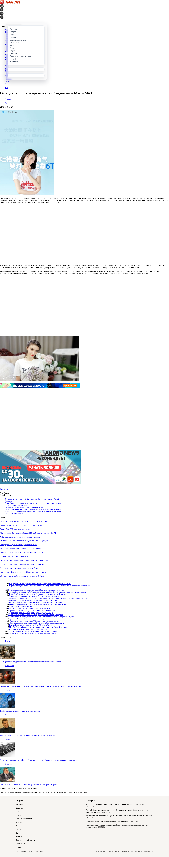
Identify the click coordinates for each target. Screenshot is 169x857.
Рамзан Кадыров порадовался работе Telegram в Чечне (30, 625)
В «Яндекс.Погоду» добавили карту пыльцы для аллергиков (32, 633)
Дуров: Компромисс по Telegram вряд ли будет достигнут (30, 613)
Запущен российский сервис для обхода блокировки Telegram (32, 631)
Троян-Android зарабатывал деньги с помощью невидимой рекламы (35, 619)
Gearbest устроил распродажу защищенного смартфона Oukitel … (25, 560)
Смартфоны (20, 844)
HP (6, 86)
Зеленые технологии (24, 819)
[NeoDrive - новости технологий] (10, 4)
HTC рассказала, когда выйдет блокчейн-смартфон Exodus (23, 564)
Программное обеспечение (26, 840)
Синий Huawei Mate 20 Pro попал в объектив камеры (21, 525)
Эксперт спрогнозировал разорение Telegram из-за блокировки (34, 596)
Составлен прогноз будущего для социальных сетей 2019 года (33, 600)
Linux (7, 81)
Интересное (9, 666)
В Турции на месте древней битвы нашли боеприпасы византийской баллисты (40, 584)
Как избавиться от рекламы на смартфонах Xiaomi (19, 568)
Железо (7, 641)
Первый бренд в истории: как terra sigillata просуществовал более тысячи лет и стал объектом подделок (49, 586)
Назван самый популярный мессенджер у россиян (29, 629)
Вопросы (19, 808)
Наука (7, 103)
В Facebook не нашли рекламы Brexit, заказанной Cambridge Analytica (35, 615)
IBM (6, 88)
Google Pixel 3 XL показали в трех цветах (16, 529)
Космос (18, 829)
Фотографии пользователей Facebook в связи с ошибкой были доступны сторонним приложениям (47, 592)
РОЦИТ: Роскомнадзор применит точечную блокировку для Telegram (36, 602)
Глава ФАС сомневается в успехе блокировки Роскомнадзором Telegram (37, 594)
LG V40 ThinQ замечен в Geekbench (14, 556)
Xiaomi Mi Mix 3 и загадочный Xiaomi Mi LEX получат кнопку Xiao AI (28, 533)
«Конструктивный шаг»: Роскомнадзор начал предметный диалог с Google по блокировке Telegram (48, 598)
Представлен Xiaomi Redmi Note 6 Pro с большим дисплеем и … (25, 572)
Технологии (20, 847)
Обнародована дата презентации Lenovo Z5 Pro (18, 545)
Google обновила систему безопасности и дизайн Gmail (30, 608)
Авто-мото (20, 804)
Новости (19, 836)
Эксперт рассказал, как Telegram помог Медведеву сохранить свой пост (33, 509)
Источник (4, 489)
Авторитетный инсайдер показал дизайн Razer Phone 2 (21, 549)
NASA (7, 83)
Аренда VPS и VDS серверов (20, 606)
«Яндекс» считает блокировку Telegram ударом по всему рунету (34, 621)
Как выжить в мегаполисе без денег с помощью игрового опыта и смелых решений (119, 816)
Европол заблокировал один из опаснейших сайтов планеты (32, 611)
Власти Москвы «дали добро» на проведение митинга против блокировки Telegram (41, 617)
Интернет (8, 690)
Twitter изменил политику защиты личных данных (24, 507)
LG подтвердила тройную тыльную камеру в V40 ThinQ (22, 576)
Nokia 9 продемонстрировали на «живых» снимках (20, 537)
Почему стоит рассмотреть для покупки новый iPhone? (107, 821)
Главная (8, 99)
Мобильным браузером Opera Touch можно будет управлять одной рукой (37, 604)
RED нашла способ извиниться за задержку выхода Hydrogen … (25, 541)
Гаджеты (19, 812)
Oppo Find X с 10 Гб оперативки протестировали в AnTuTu (23, 552)
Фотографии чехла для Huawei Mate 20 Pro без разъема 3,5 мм (24, 521)
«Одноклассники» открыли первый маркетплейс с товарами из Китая (36, 623)
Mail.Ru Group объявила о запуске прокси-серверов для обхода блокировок (38, 627)
